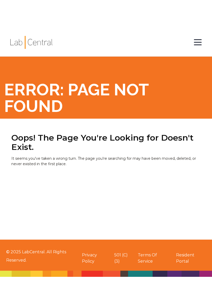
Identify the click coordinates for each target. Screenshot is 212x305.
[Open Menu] (198, 42)
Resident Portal (185, 258)
